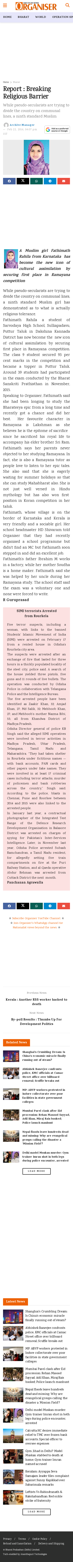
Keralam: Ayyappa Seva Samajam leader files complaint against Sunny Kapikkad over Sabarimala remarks (47, 1478)
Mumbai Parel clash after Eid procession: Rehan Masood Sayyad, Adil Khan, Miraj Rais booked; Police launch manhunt (46, 1117)
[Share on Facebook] (9, 181)
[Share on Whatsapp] (36, 181)
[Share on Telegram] (50, 181)
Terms (22, 1539)
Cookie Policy (39, 1539)
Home (7, 17)
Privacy (7, 1539)
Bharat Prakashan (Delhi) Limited (22, 1550)
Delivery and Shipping (51, 1544)
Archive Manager (22, 125)
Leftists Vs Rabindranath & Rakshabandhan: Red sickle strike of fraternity (43, 1496)
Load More (36, 1171)
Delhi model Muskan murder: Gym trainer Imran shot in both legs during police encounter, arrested (45, 1157)
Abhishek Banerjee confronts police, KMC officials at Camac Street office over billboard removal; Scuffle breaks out (42, 1075)
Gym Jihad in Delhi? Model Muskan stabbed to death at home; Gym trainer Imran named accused (44, 1458)
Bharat (23, 17)
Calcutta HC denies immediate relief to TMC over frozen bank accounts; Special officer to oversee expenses (46, 1437)
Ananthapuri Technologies (33, 1554)
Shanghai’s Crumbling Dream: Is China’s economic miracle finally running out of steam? (44, 1056)
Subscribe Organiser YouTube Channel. (36, 919)
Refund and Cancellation (17, 1544)
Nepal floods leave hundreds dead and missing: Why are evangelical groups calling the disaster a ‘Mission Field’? (45, 1138)
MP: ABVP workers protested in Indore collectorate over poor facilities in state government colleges (43, 1096)
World (40, 17)
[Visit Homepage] (36, 6)
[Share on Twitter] (23, 181)
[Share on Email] (63, 181)
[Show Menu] (5, 6)
